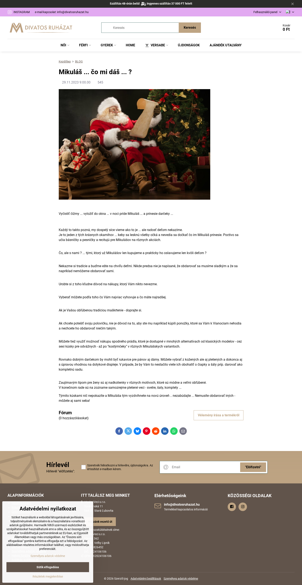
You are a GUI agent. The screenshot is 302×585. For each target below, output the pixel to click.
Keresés (190, 27)
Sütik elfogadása (48, 567)
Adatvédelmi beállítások (146, 578)
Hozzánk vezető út (100, 521)
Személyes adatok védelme (181, 578)
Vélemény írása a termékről (218, 415)
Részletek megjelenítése (48, 576)
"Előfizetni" (253, 467)
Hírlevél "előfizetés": (60, 471)
